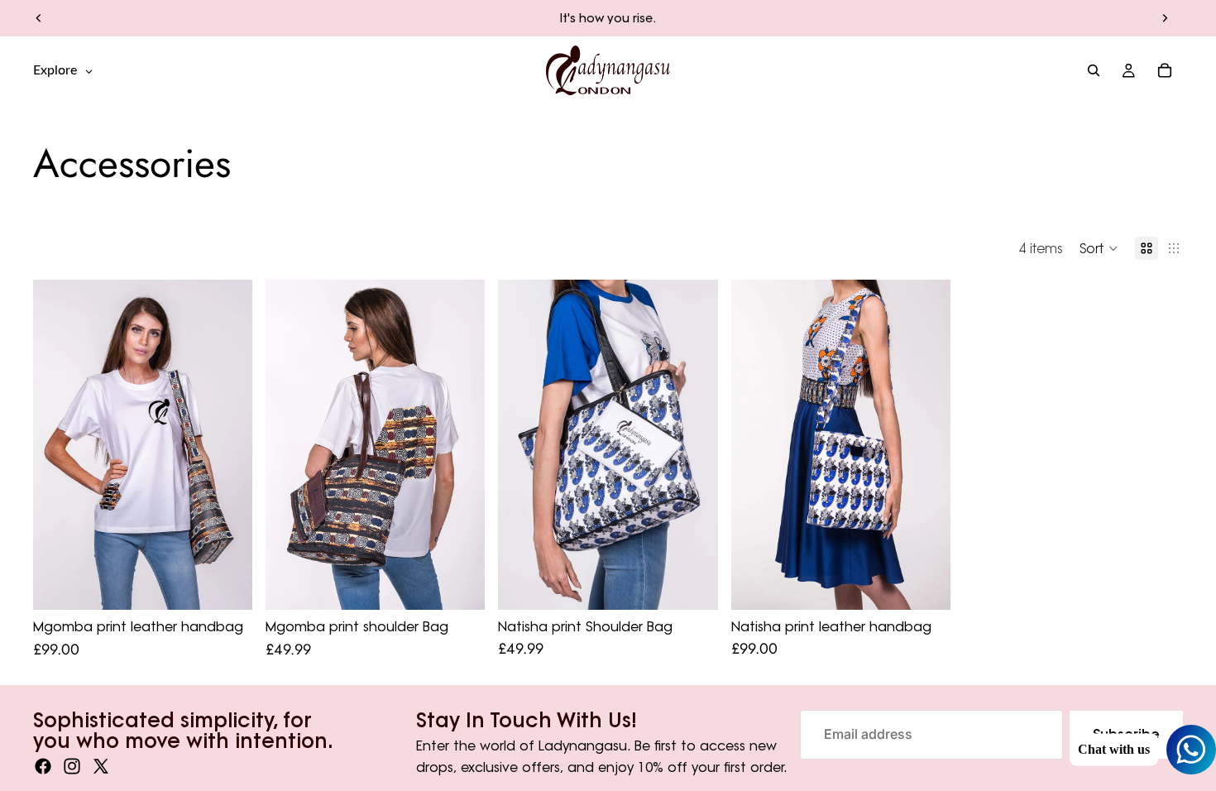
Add (939, 583)
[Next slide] (1165, 18)
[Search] (1093, 70)
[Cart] (1165, 70)
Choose (241, 583)
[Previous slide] (39, 18)
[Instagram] (72, 766)
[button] (1099, 248)
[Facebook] (43, 766)
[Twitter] (101, 766)
